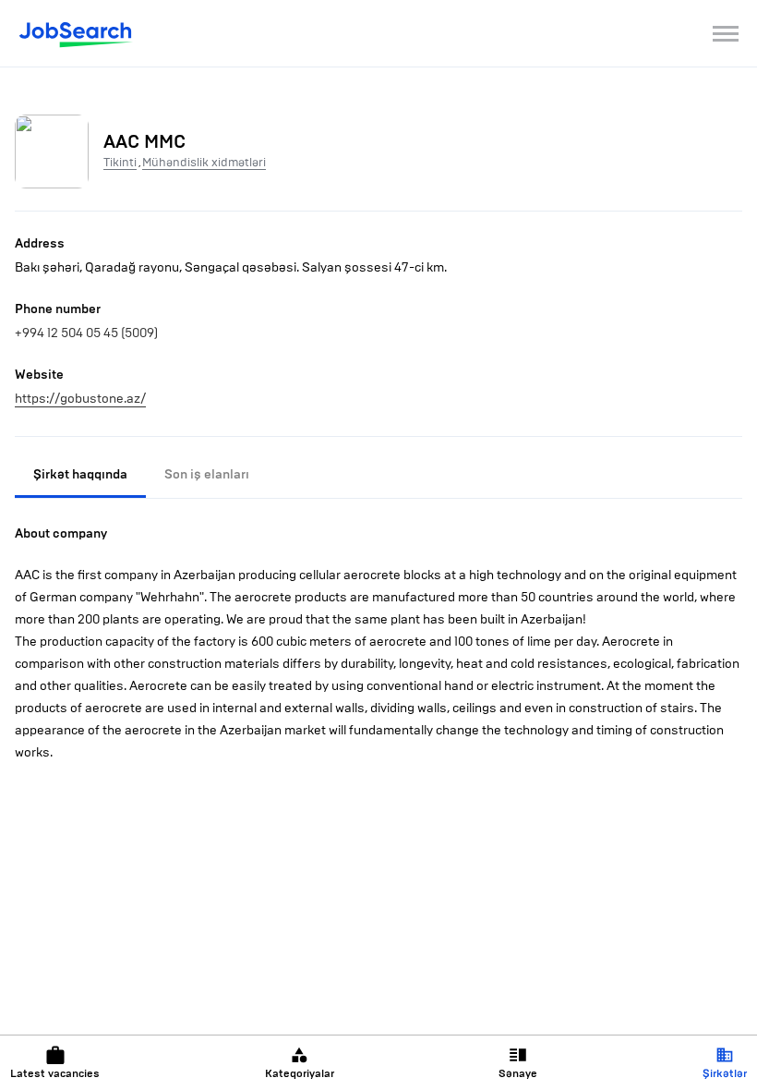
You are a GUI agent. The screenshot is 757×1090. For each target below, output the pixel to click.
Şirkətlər (725, 1073)
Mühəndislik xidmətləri (204, 162)
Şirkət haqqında (80, 474)
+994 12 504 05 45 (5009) (86, 333)
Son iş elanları (206, 474)
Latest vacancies (55, 1073)
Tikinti (120, 162)
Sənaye (518, 1073)
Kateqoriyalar (299, 1073)
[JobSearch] (76, 33)
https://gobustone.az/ (80, 398)
